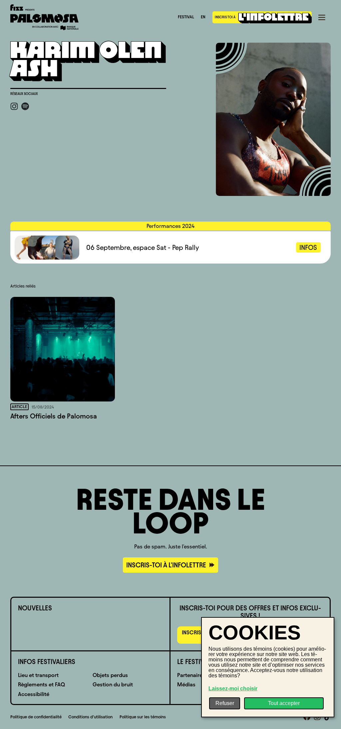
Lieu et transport (38, 675)
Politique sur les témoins (143, 717)
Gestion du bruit (113, 684)
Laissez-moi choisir (232, 688)
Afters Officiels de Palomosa (53, 416)
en (203, 17)
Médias (186, 684)
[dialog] (267, 667)
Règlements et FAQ (41, 684)
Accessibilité (33, 694)
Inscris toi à (225, 17)
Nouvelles (35, 608)
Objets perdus (110, 675)
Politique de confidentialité (36, 717)
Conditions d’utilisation (90, 717)
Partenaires (191, 675)
